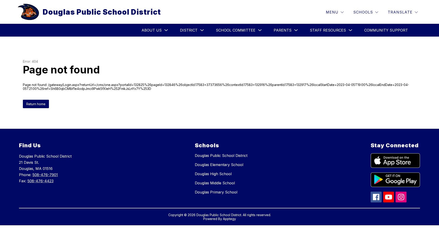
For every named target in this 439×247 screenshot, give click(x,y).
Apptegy (229, 219)
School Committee (235, 30)
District (189, 30)
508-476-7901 (45, 174)
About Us (152, 30)
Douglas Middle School (215, 183)
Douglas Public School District (221, 155)
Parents (283, 30)
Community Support (386, 30)
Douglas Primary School (216, 192)
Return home (36, 104)
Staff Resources (328, 30)
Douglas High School (213, 174)
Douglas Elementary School (219, 164)
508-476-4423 (40, 181)
